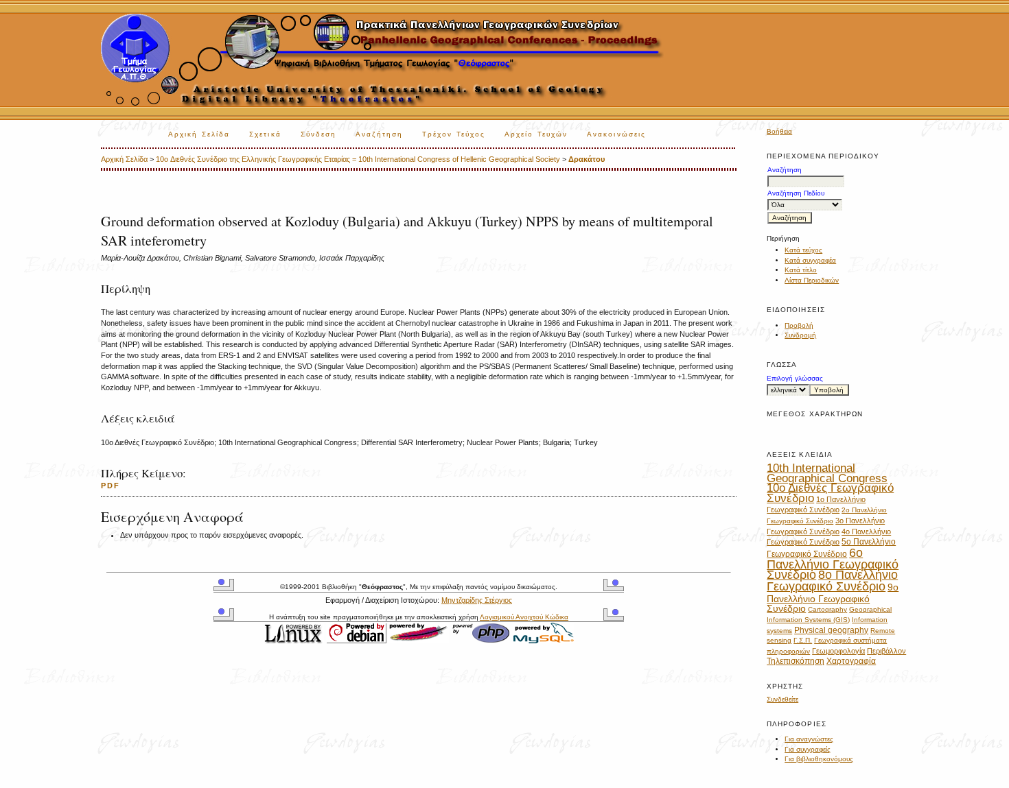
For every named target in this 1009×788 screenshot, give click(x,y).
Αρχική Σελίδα (199, 134)
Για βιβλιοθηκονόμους (819, 759)
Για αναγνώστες (809, 739)
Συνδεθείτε (782, 699)
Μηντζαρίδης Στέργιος (476, 600)
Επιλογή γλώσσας (795, 378)
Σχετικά (265, 134)
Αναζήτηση (379, 134)
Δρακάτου (586, 159)
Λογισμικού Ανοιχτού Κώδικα (524, 617)
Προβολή (799, 325)
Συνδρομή (800, 335)
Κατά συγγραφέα (810, 260)
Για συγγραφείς (808, 749)
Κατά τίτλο (801, 270)
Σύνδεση (319, 134)
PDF (110, 485)
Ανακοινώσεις (616, 134)
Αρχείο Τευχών (536, 134)
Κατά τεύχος (803, 250)
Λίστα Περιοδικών (812, 280)
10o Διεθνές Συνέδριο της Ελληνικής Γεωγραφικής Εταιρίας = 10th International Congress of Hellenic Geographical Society (358, 159)
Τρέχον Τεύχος (453, 134)
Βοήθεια (779, 131)
